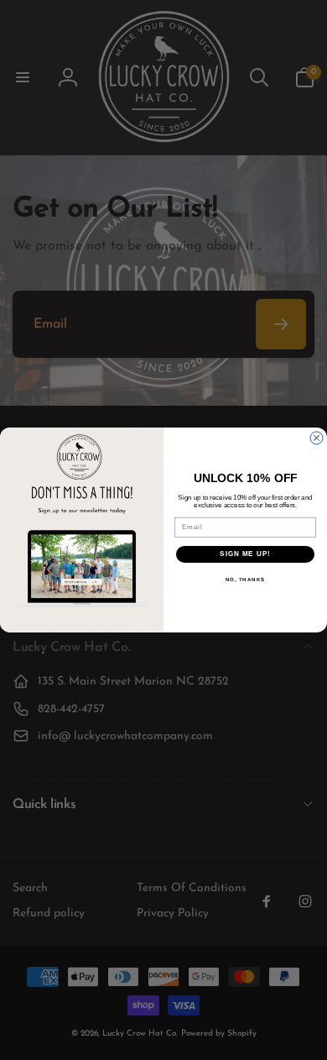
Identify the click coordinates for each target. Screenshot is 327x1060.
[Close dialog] (316, 438)
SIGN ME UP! (245, 555)
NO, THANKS (246, 580)
